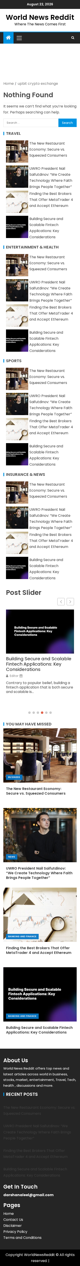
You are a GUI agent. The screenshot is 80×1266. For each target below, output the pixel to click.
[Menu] (18, 37)
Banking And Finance (22, 936)
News (11, 856)
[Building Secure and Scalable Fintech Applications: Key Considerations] (40, 994)
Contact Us (13, 1219)
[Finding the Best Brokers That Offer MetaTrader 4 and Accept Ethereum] (40, 915)
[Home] (8, 38)
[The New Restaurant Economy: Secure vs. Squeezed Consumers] (40, 755)
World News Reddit (40, 17)
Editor (14, 676)
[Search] (73, 38)
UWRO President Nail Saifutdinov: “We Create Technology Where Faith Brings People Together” (39, 873)
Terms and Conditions (22, 1237)
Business (14, 777)
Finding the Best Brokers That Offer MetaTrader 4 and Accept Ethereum (51, 199)
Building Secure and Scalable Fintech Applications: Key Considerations (38, 664)
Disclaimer (12, 1225)
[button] (18, 37)
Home (8, 1213)
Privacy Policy (15, 1231)
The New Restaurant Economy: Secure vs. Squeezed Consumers (48, 149)
